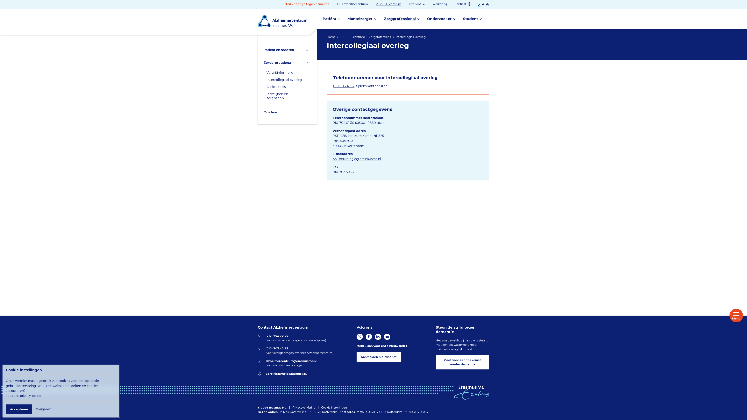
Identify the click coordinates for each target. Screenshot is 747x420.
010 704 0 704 (418, 412)
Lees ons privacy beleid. (24, 396)
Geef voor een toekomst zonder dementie (462, 362)
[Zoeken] (489, 19)
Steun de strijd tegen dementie (306, 4)
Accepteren (19, 409)
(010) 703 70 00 (277, 336)
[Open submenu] (307, 49)
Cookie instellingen (334, 407)
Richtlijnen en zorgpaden (277, 96)
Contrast (461, 4)
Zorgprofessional (278, 63)
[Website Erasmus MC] (471, 393)
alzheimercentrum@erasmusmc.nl (291, 361)
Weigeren (43, 409)
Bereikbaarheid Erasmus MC (286, 373)
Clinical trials (276, 87)
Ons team (271, 112)
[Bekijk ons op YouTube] (387, 337)
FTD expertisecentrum (352, 4)
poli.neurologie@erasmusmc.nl (357, 159)
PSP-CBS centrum (388, 4)
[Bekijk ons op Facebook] (369, 337)
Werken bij (439, 4)
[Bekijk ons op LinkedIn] (378, 337)
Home (331, 37)
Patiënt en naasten (279, 50)
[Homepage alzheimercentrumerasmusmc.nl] (282, 21)
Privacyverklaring (304, 407)
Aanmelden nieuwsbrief (379, 357)
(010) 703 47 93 (277, 348)
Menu (736, 318)
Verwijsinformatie (280, 72)
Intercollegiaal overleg (284, 80)
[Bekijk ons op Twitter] (360, 337)
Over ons (415, 4)
